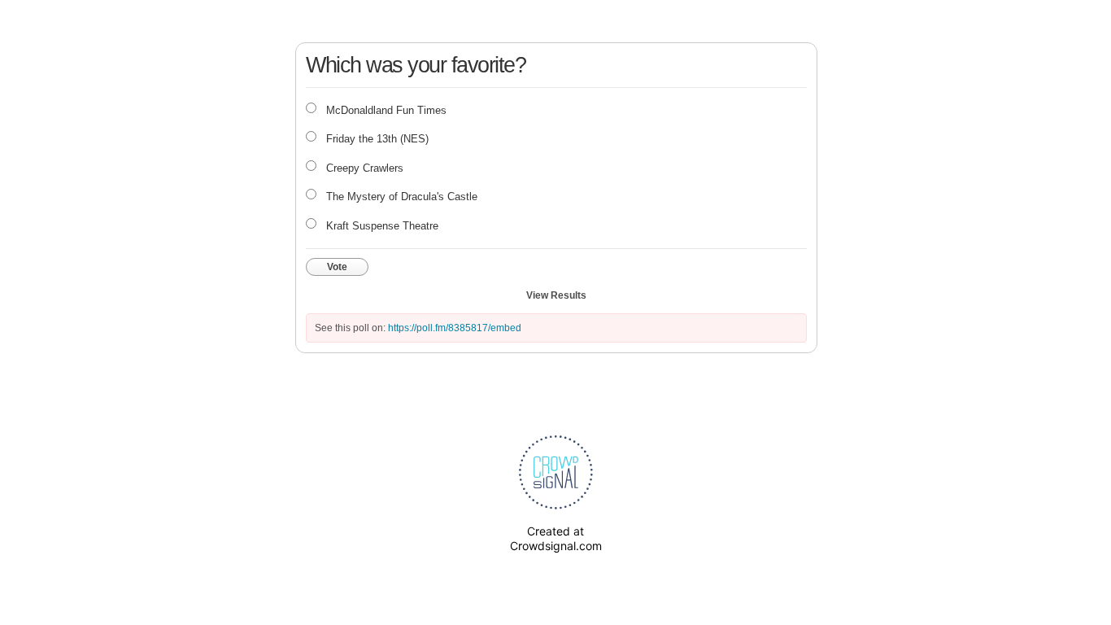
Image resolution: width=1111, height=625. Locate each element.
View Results (556, 295)
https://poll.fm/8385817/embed (454, 328)
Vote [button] (337, 267)
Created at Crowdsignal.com (556, 538)
